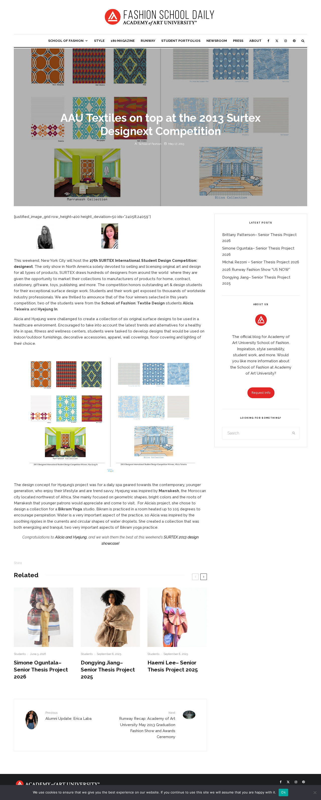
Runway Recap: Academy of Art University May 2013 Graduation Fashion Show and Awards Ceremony (147, 725)
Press (238, 41)
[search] (294, 433)
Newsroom (216, 41)
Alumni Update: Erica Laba (68, 716)
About (255, 41)
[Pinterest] (294, 40)
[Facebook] (268, 40)
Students (20, 654)
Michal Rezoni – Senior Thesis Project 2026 (260, 262)
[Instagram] (285, 40)
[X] (276, 40)
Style (99, 41)
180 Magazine (123, 41)
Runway (148, 41)
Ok (283, 792)
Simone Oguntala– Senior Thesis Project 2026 (41, 669)
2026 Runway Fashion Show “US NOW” (256, 269)
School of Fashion (66, 41)
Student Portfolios (180, 41)
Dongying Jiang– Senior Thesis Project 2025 (108, 669)
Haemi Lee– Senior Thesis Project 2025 (172, 666)
